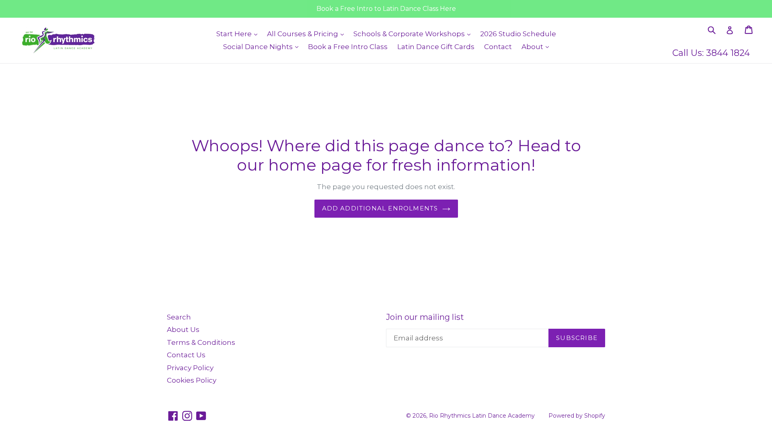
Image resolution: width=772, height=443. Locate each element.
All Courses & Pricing (307, 33)
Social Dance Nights (262, 46)
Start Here (238, 33)
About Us (183, 330)
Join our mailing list (425, 317)
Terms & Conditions (201, 342)
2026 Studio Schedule (518, 34)
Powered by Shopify (576, 415)
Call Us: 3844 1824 (711, 52)
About (537, 46)
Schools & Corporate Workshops (413, 33)
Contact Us (186, 355)
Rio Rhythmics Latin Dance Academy (482, 415)
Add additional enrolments (380, 208)
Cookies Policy (191, 380)
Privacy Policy (190, 368)
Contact (498, 47)
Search (179, 317)
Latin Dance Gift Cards (435, 47)
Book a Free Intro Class (348, 47)
